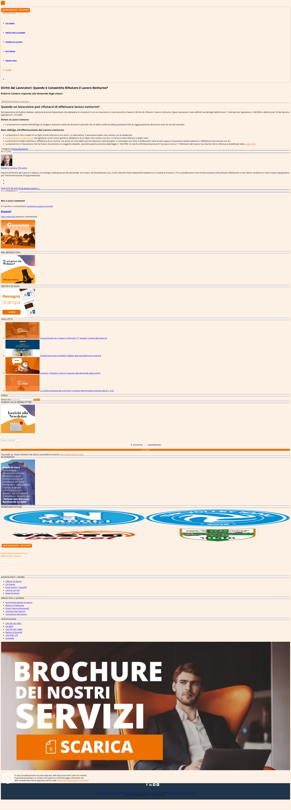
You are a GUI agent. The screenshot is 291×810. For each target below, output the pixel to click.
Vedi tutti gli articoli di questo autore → (20, 188)
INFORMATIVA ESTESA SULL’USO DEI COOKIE (127, 793)
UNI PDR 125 (11, 635)
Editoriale (10, 51)
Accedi (8, 70)
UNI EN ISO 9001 (13, 623)
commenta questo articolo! (39, 206)
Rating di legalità (13, 632)
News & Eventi (12, 593)
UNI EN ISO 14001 (14, 629)
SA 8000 (9, 626)
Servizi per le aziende (15, 32)
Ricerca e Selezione (14, 605)
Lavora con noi (12, 590)
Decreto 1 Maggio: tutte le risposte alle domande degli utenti (70, 373)
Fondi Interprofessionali (17, 608)
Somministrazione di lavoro (18, 602)
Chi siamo (10, 23)
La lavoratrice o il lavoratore (19, 138)
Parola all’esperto (19, 148)
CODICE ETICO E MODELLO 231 (154, 793)
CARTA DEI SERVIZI (187, 793)
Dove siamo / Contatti (16, 587)
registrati (11, 216)
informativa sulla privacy (71, 454)
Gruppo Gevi (11, 60)
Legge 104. (250, 144)
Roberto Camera (21, 101)
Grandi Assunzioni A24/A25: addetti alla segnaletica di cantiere (70, 355)
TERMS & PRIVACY (104, 793)
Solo (3, 216)
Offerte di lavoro (13, 42)
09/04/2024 (7, 101)
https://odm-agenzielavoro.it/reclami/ (73, 780)
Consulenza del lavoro (16, 614)
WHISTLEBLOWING (172, 793)
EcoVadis (9, 638)
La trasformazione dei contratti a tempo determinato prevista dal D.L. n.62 (77, 390)
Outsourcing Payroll (15, 611)
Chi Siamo (10, 584)
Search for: (6, 399)
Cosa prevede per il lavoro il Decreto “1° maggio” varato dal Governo (73, 338)
